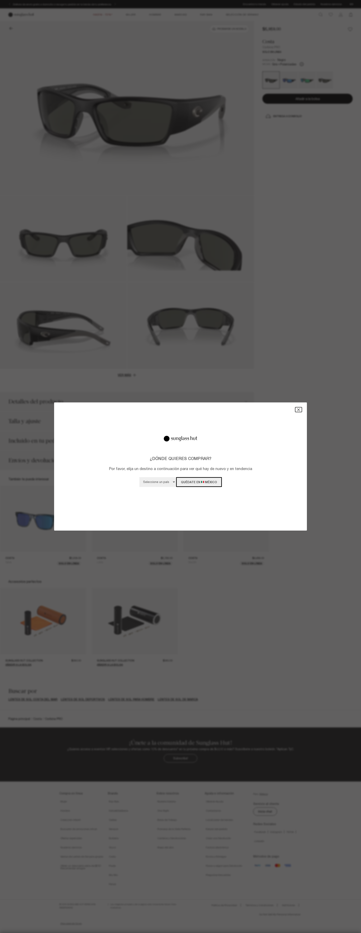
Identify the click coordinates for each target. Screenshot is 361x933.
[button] (298, 409)
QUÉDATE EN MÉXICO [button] (199, 482)
